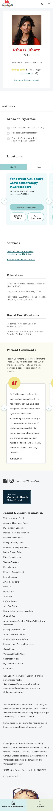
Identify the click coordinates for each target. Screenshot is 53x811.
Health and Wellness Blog (28, 481)
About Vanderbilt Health (14, 634)
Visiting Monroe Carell (13, 518)
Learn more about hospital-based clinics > (22, 727)
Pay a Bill (7, 586)
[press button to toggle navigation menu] (49, 4)
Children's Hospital (7, 3)
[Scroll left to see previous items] (4, 201)
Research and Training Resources (18, 644)
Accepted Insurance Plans (15, 523)
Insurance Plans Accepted (26, 80)
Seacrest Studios (11, 658)
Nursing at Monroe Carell (14, 629)
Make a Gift (8, 591)
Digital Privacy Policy (12, 552)
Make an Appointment (13, 572)
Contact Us (8, 668)
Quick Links (7, 106)
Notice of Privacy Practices (16, 547)
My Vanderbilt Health (13, 663)
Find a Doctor (9, 567)
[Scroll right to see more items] (49, 201)
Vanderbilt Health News (14, 654)
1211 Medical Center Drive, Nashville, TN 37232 (24, 770)
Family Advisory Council (14, 542)
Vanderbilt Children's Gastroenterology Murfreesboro (26, 183)
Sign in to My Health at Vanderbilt (18, 611)
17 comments (26, 73)
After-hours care (11, 582)
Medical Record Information (16, 532)
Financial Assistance (12, 537)
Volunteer (8, 596)
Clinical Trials (9, 649)
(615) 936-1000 (10, 776)
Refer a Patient (10, 601)
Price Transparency (12, 557)
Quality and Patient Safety (15, 639)
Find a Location (10, 577)
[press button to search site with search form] (42, 4)
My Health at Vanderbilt (14, 528)
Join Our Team (10, 606)
